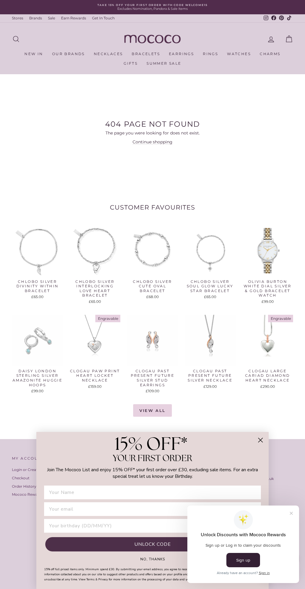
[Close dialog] (260, 440)
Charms (270, 54)
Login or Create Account (34, 469)
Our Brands (68, 54)
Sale (51, 18)
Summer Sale (164, 63)
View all (152, 410)
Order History (24, 486)
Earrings (181, 54)
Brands (35, 18)
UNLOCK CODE (152, 544)
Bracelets (146, 54)
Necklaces (108, 54)
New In (33, 54)
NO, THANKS (152, 558)
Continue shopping (152, 142)
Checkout (20, 478)
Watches (239, 54)
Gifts (131, 63)
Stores (17, 18)
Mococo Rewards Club (32, 494)
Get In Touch (103, 18)
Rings (210, 54)
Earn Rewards (73, 18)
